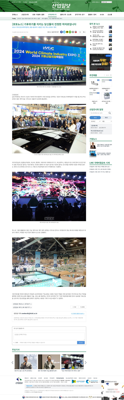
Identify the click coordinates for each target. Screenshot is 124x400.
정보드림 (95, 378)
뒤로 (75, 307)
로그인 (81, 342)
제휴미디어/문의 (82, 378)
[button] (73, 32)
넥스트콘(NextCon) (97, 131)
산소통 (110, 14)
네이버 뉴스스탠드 (16, 2)
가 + (84, 32)
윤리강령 (46, 378)
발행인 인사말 (33, 378)
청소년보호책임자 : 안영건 (71, 378)
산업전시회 (25, 14)
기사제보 (25, 2)
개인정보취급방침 (60, 378)
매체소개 (26, 378)
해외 (106, 117)
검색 (89, 2)
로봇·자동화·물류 (38, 14)
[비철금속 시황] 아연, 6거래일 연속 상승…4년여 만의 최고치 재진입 (106, 166)
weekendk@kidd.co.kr (29, 313)
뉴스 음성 (51, 32)
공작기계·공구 (80, 14)
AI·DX (102, 14)
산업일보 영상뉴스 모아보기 (21, 304)
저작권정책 (52, 378)
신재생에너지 (52, 14)
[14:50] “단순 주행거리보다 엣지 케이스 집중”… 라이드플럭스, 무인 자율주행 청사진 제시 (39, 18)
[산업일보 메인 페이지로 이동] (61, 5)
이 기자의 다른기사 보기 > (77, 313)
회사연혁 (40, 378)
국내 (95, 118)
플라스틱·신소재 (65, 14)
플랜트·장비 (92, 14)
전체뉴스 (15, 14)
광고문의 (89, 378)
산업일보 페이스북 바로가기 (21, 307)
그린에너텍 (94, 125)
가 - (80, 32)
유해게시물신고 (96, 2)
